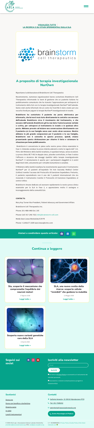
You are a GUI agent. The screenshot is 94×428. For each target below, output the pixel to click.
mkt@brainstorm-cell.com (47, 215)
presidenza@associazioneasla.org (15, 425)
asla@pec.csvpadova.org (37, 425)
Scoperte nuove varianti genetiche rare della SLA (25, 337)
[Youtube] (38, 360)
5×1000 (8, 411)
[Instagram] (33, 360)
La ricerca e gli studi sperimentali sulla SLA (47, 27)
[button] (62, 234)
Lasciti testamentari (14, 414)
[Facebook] (28, 360)
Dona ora (9, 400)
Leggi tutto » (25, 299)
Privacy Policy (61, 374)
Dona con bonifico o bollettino (18, 403)
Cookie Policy (74, 423)
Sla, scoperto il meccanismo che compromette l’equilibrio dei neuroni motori (25, 289)
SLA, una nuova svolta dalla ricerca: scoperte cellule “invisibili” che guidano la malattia (69, 289)
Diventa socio (11, 407)
